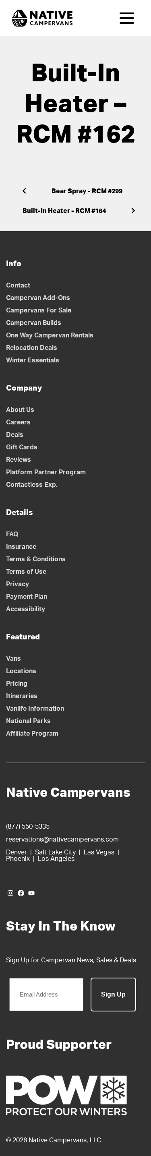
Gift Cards (21, 447)
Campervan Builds (33, 323)
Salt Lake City (55, 852)
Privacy (17, 584)
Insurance (21, 547)
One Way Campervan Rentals (49, 335)
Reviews (18, 460)
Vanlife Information (35, 708)
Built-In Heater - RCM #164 (64, 211)
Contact (18, 285)
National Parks (28, 721)
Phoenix (18, 859)
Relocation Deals (31, 348)
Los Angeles (56, 859)
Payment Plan (26, 597)
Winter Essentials (32, 360)
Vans (13, 659)
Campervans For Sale (38, 310)
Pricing (16, 683)
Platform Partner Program (46, 472)
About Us (20, 410)
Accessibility (25, 609)
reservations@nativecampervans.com (62, 839)
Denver (16, 852)
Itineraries (21, 696)
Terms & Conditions (36, 559)
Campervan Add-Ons (38, 298)
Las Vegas (99, 852)
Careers (18, 422)
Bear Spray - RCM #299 (87, 191)
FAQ (12, 534)
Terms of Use (26, 572)
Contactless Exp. (32, 485)
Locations (21, 671)
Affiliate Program (32, 733)
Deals (14, 435)
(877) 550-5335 (28, 826)
